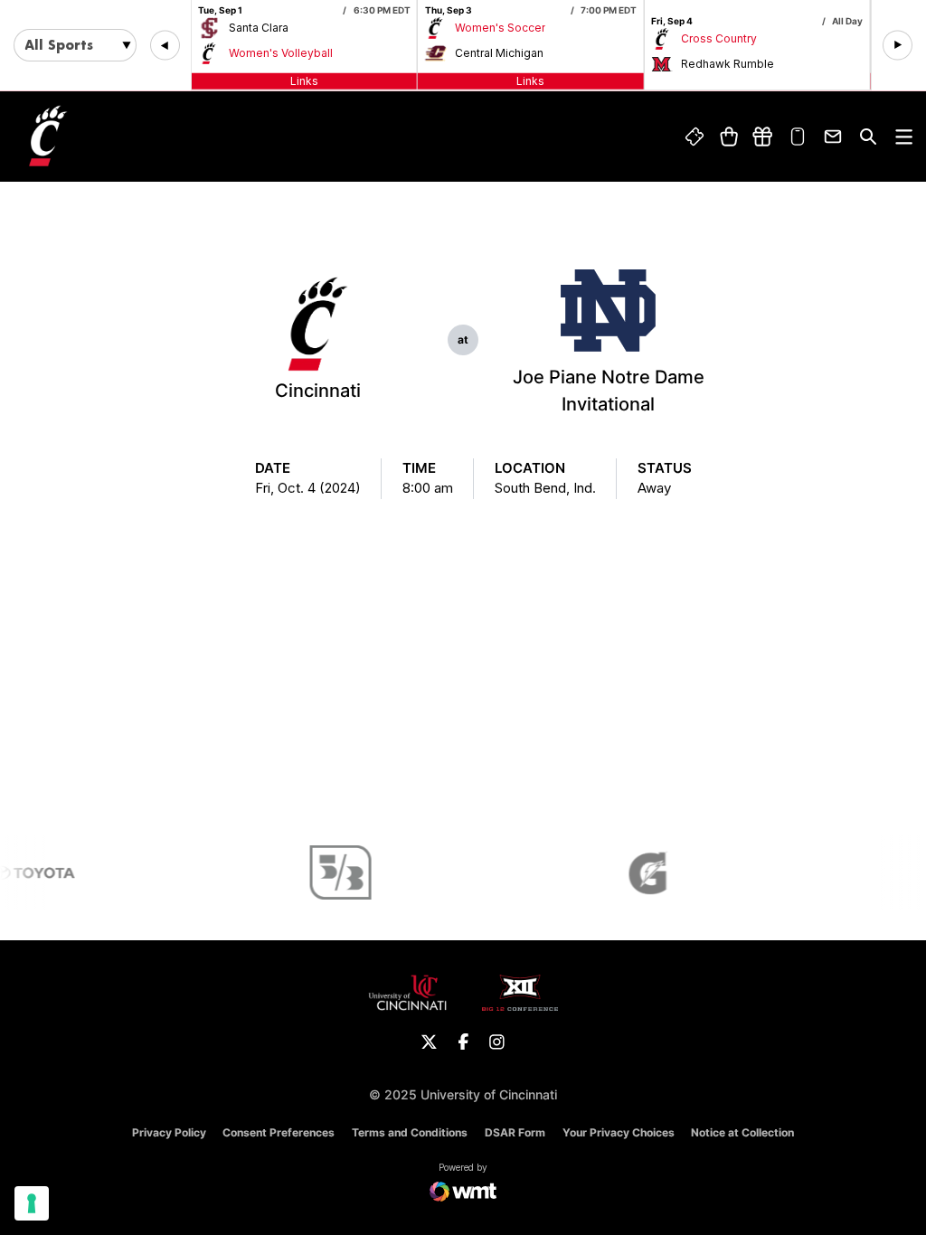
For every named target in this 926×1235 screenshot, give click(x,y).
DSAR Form (515, 1132)
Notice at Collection (742, 1132)
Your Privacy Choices (618, 1132)
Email (832, 136)
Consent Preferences (278, 1132)
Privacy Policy (169, 1132)
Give (763, 136)
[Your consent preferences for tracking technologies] (31, 1203)
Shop (728, 136)
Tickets (694, 136)
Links (304, 81)
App (798, 136)
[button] (165, 46)
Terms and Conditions (410, 1132)
